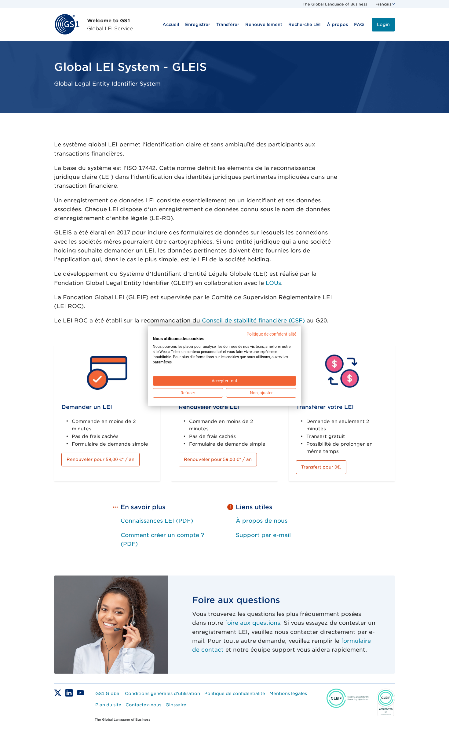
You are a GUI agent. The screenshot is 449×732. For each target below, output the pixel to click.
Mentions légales (288, 693)
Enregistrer (197, 24)
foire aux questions (252, 623)
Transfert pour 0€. (321, 467)
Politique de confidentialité (234, 693)
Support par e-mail (263, 535)
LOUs (273, 283)
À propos (337, 24)
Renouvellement (263, 24)
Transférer (227, 24)
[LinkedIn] (69, 692)
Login (383, 24)
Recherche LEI (304, 24)
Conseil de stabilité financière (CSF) (253, 320)
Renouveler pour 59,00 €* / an (100, 459)
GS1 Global (108, 693)
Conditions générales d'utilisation (162, 693)
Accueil (170, 24)
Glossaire (176, 704)
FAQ (359, 24)
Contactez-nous (143, 704)
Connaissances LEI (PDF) (157, 520)
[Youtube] (80, 692)
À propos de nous (261, 520)
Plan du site (108, 704)
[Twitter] (58, 692)
